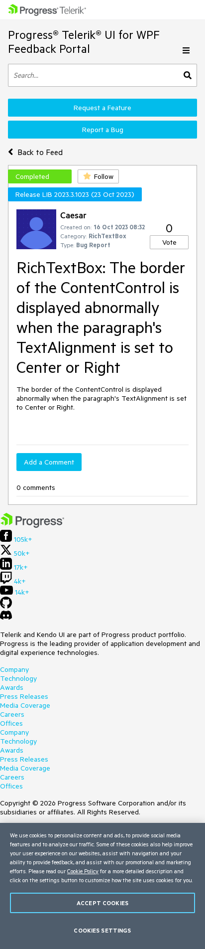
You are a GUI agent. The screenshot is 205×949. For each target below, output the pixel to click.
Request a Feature (102, 107)
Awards (11, 687)
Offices (11, 723)
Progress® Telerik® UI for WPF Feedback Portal (84, 41)
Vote (169, 242)
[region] (102, 886)
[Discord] (6, 617)
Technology (18, 678)
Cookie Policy (83, 871)
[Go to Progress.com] (32, 525)
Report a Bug (102, 129)
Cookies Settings (102, 930)
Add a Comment (49, 462)
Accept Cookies (102, 903)
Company (14, 669)
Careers (12, 714)
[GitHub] (6, 606)
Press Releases (24, 696)
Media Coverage (25, 705)
